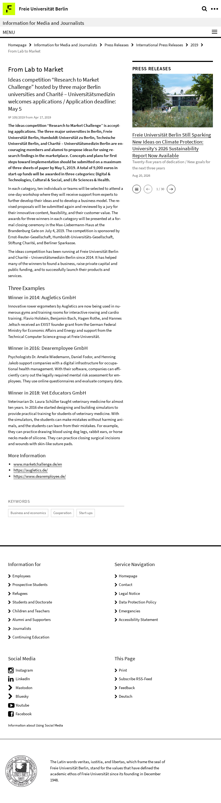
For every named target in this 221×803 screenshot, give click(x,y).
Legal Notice (129, 593)
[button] (136, 189)
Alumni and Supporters (31, 619)
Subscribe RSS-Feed (135, 678)
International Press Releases (159, 44)
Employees (21, 575)
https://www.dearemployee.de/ (39, 476)
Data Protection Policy (137, 602)
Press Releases (117, 44)
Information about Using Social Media (35, 725)
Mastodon (24, 687)
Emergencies (129, 610)
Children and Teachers (31, 610)
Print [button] (123, 670)
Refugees (19, 593)
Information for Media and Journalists (43, 23)
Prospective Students (29, 584)
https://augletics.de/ (30, 470)
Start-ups (85, 513)
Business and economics (28, 513)
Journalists (21, 628)
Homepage (17, 44)
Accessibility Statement (138, 619)
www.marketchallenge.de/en (37, 464)
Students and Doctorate (32, 602)
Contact (125, 584)
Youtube (22, 705)
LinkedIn (23, 678)
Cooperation (62, 513)
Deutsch (125, 696)
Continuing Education (30, 637)
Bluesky (22, 696)
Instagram (24, 670)
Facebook (24, 713)
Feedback (127, 687)
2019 (194, 44)
